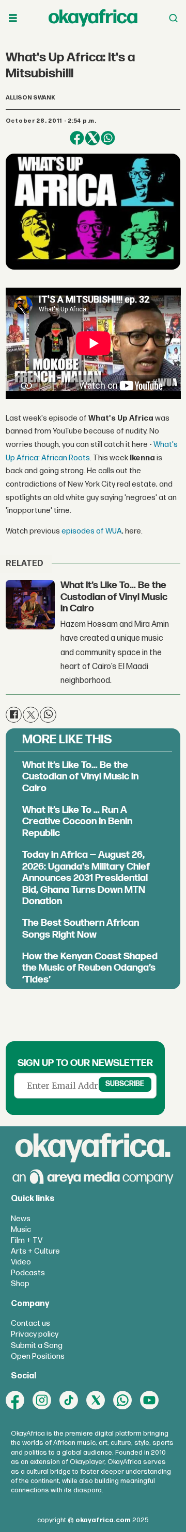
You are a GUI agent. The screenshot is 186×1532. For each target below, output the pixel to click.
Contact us (30, 1323)
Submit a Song (37, 1346)
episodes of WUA (91, 531)
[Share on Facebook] (77, 138)
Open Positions (38, 1356)
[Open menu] (13, 18)
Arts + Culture (35, 1251)
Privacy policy (34, 1334)
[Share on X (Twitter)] (92, 138)
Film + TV (26, 1240)
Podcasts (28, 1273)
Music (21, 1230)
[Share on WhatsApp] (108, 138)
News (20, 1219)
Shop (20, 1284)
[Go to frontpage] (93, 18)
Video (21, 1262)
